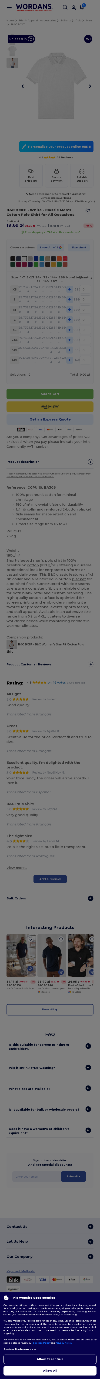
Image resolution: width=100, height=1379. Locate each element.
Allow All (50, 1370)
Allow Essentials (50, 1359)
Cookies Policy (41, 1343)
